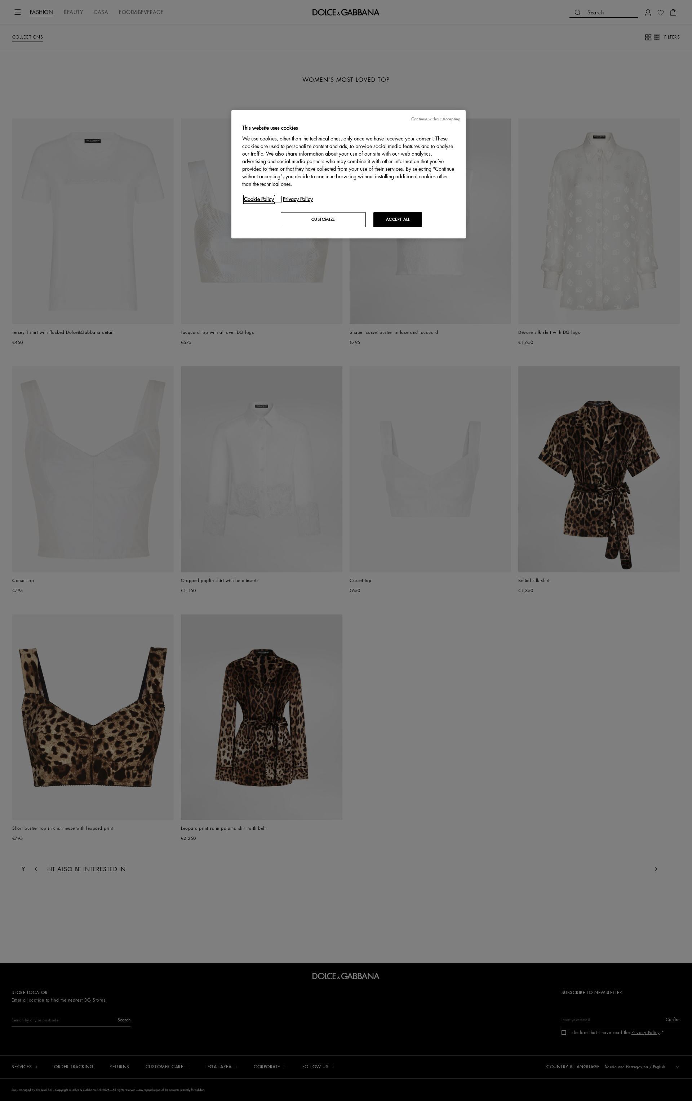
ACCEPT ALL (398, 219)
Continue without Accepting (435, 119)
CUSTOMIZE (323, 219)
